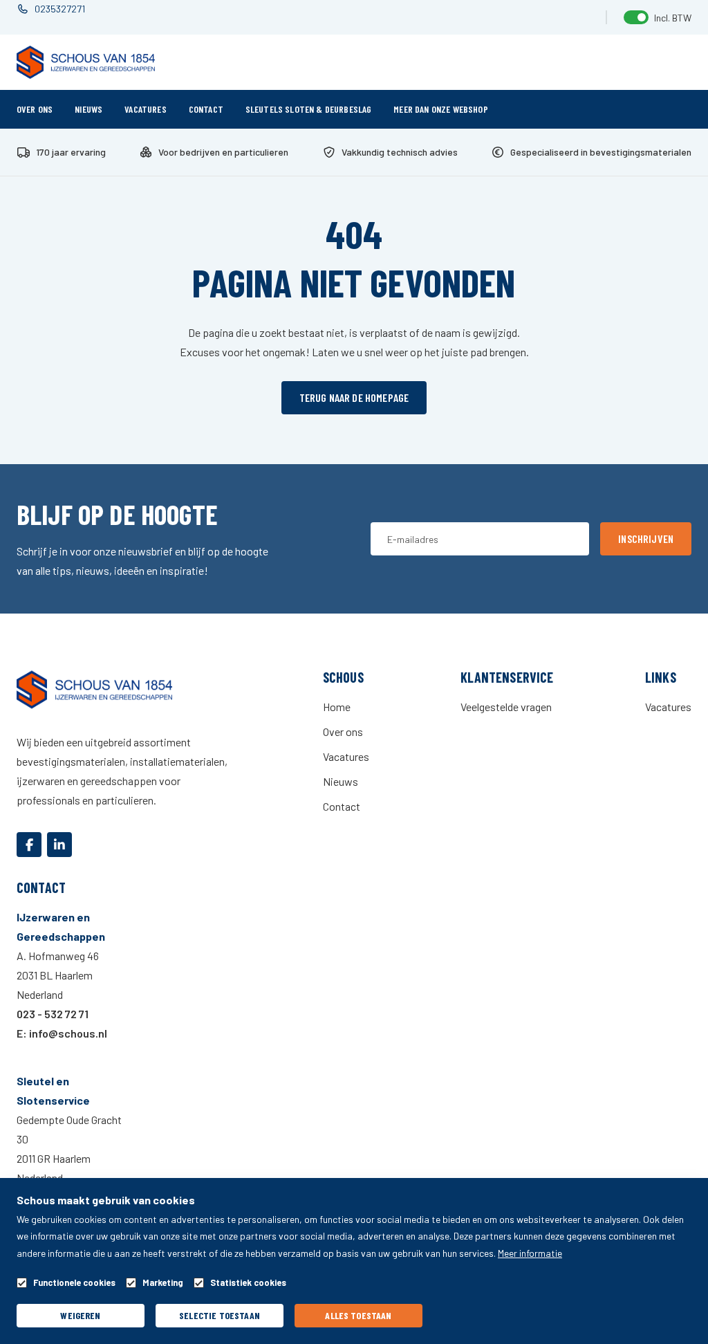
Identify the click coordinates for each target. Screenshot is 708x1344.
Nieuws (88, 109)
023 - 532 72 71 (52, 1013)
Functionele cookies (74, 1282)
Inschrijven (645, 538)
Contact (206, 109)
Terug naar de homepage (354, 397)
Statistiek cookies (248, 1282)
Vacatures (145, 109)
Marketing (162, 1282)
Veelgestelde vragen (506, 706)
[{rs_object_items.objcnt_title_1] (29, 844)
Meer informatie (530, 1253)
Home (337, 706)
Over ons (35, 109)
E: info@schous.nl (62, 1033)
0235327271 (60, 9)
